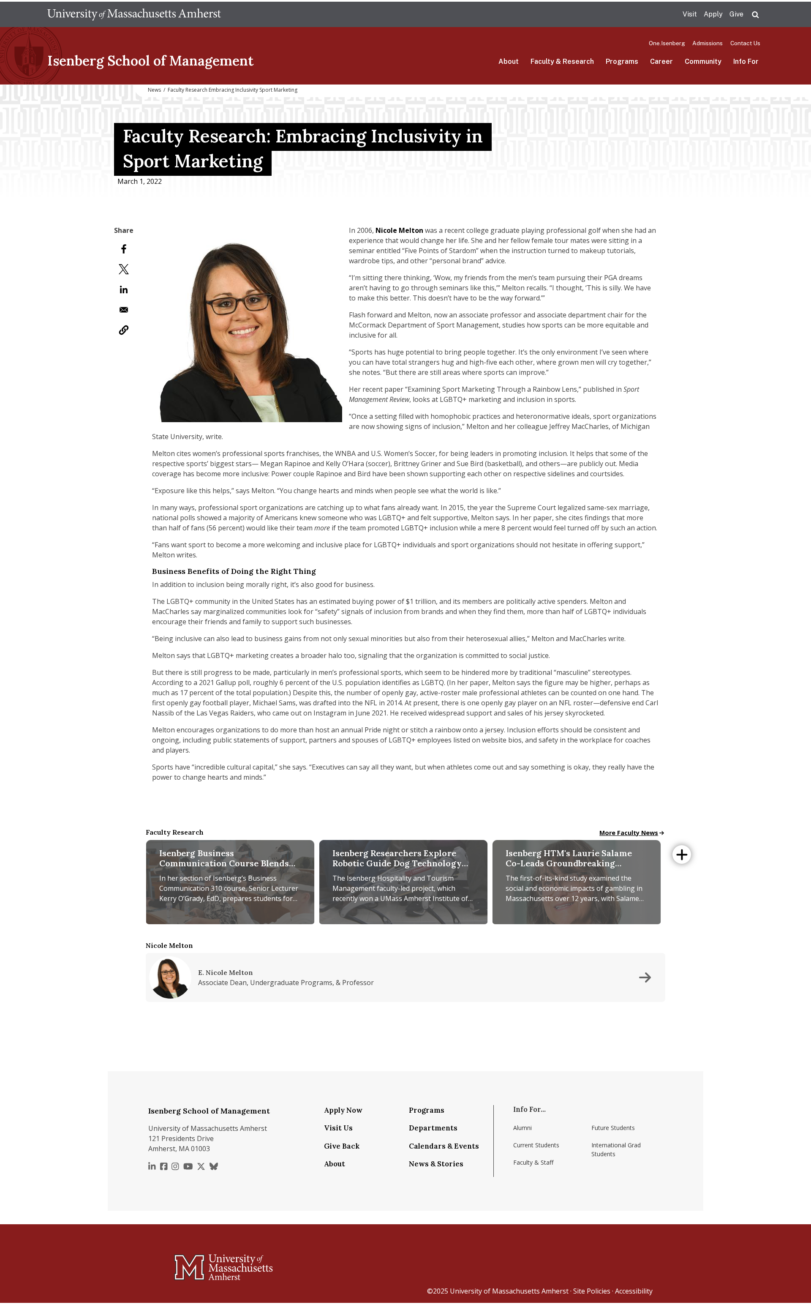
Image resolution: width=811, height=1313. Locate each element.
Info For (746, 61)
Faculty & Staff (533, 1162)
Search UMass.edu (755, 15)
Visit (690, 14)
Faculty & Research (562, 61)
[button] (124, 330)
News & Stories (436, 1163)
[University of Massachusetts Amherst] (190, 1263)
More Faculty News (628, 833)
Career (661, 61)
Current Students (536, 1145)
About (508, 61)
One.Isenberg (667, 43)
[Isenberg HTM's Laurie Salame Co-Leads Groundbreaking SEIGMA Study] (576, 894)
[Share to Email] (124, 310)
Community (703, 61)
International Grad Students (616, 1149)
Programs (622, 61)
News (154, 89)
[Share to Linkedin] (124, 289)
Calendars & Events (444, 1146)
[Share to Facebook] (124, 249)
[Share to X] (124, 269)
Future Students (613, 1128)
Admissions (707, 43)
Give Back (341, 1146)
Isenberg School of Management (150, 60)
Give (736, 14)
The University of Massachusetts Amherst (134, 14)
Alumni (522, 1128)
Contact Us (745, 43)
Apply (713, 14)
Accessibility (634, 1291)
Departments (433, 1128)
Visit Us (338, 1128)
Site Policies (591, 1291)
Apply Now (343, 1110)
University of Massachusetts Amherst (509, 1291)
